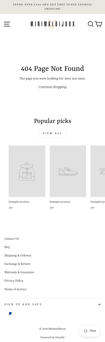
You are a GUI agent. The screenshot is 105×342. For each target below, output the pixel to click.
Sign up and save (23, 304)
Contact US (11, 239)
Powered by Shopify (52, 337)
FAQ (7, 247)
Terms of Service (15, 289)
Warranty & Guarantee (19, 272)
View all (52, 133)
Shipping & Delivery (17, 255)
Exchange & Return (17, 264)
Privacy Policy (13, 281)
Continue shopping (52, 87)
